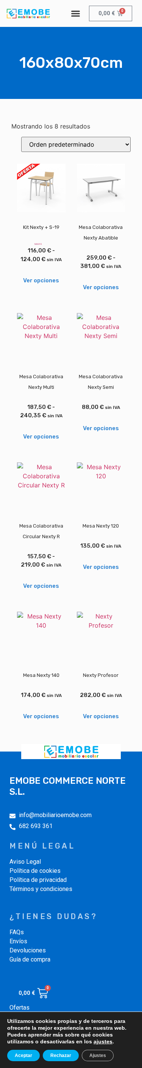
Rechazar (60, 1055)
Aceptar (23, 1055)
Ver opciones (41, 280)
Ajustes (97, 1055)
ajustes (103, 1041)
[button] (75, 13)
